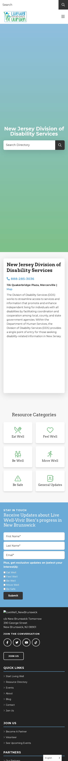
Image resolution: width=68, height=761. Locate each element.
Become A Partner (16, 731)
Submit (13, 595)
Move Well (12, 584)
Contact (10, 704)
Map (9, 289)
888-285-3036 (22, 279)
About (9, 693)
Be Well (11, 580)
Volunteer (11, 737)
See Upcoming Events (18, 743)
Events (10, 687)
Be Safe (10, 588)
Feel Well (12, 576)
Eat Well (11, 572)
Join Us (14, 656)
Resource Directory (16, 682)
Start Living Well (15, 676)
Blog (8, 699)
